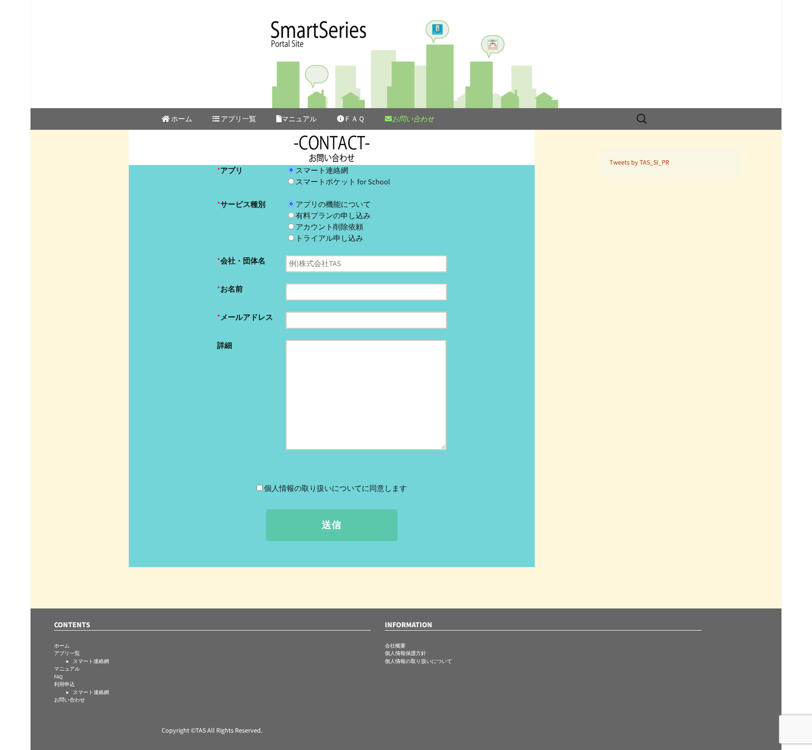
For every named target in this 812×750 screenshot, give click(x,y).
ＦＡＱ (354, 119)
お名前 (231, 289)
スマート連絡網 (91, 661)
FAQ (58, 676)
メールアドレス (246, 317)
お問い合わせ (413, 119)
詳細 (224, 345)
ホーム (181, 119)
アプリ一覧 (67, 653)
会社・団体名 (242, 261)
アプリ (231, 171)
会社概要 (395, 645)
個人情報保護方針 (405, 653)
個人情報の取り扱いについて (418, 661)
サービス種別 (242, 204)
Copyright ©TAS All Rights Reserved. (212, 730)
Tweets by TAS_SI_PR (639, 162)
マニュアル (299, 119)
